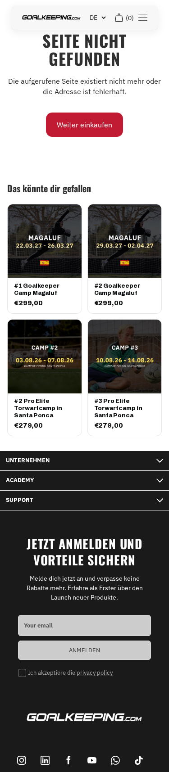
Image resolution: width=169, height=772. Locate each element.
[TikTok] (138, 760)
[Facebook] (68, 760)
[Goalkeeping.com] (51, 17)
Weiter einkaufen (84, 124)
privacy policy (95, 673)
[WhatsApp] (115, 760)
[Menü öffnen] (142, 17)
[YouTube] (91, 760)
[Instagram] (21, 760)
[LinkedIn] (45, 760)
